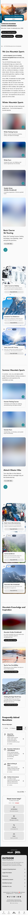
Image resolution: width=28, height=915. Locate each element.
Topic (20, 728)
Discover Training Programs (8, 32)
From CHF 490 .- (14, 353)
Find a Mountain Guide (10, 640)
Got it (13, 19)
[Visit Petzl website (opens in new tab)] (18, 852)
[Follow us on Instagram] (12, 897)
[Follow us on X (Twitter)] (16, 897)
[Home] (1, 46)
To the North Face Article (11, 704)
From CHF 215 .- (14, 292)
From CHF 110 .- (14, 590)
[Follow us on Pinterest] (20, 897)
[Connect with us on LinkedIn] (18, 897)
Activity (6, 728)
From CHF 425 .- (14, 529)
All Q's (25, 728)
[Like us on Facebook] (14, 897)
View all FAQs (20, 791)
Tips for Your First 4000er (11, 671)
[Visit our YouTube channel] (8, 897)
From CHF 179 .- (14, 559)
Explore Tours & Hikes (7, 36)
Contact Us (18, 36)
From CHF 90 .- (14, 322)
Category (13, 728)
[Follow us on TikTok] (10, 897)
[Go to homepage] (14, 912)
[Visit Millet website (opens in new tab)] (10, 852)
